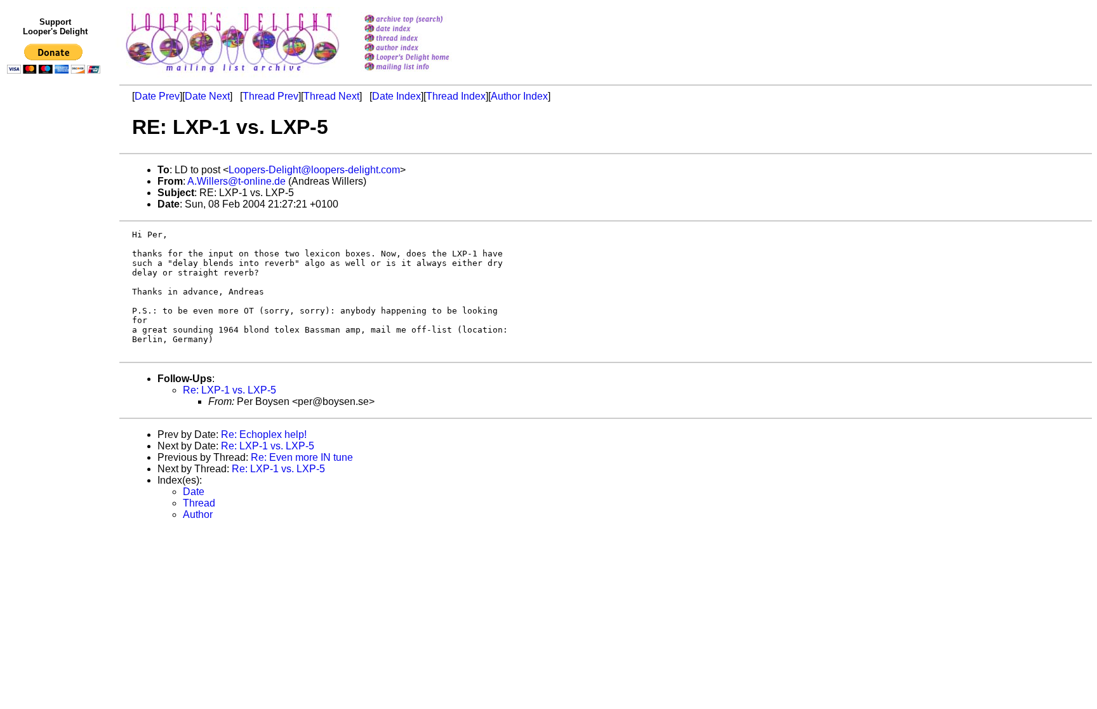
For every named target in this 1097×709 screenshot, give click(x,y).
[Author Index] (423, 48)
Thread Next (331, 96)
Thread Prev (270, 96)
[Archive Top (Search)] (423, 20)
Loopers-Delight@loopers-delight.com (314, 169)
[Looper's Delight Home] (423, 58)
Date (193, 491)
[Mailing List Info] (423, 74)
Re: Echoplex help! (264, 434)
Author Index (519, 96)
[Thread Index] (423, 39)
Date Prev (157, 96)
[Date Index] (423, 29)
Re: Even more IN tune (302, 457)
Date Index (396, 96)
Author (198, 514)
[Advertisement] (56, 340)
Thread (199, 503)
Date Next (207, 96)
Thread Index (456, 96)
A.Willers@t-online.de (236, 181)
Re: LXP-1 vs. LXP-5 (229, 390)
